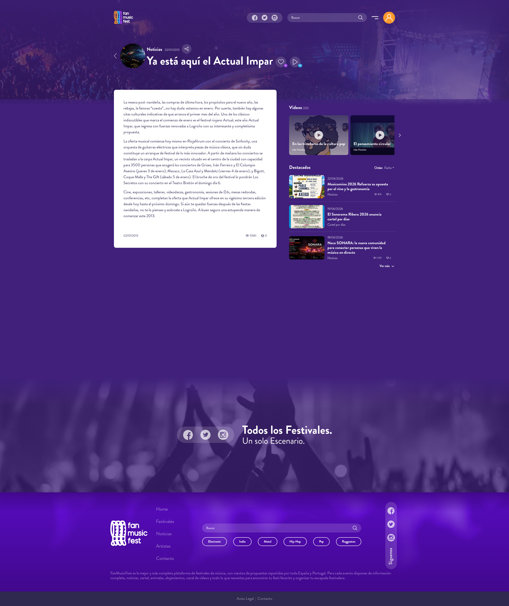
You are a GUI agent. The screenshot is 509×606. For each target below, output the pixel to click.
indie (242, 541)
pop (321, 541)
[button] (281, 62)
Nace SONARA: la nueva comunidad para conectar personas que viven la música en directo (356, 247)
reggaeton (348, 541)
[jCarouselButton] (399, 134)
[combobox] (389, 168)
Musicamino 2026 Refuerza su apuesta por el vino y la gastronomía (357, 186)
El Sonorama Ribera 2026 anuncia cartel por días (354, 216)
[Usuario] (389, 18)
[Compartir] (186, 49)
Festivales (165, 521)
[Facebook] (255, 18)
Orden (378, 168)
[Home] (123, 24)
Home (162, 509)
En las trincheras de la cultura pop (318, 144)
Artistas (163, 546)
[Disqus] (195, 307)
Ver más (385, 266)
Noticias (164, 533)
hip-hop (295, 541)
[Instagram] (275, 18)
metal (267, 541)
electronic (214, 541)
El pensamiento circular (372, 144)
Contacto (165, 558)
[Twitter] (265, 18)
